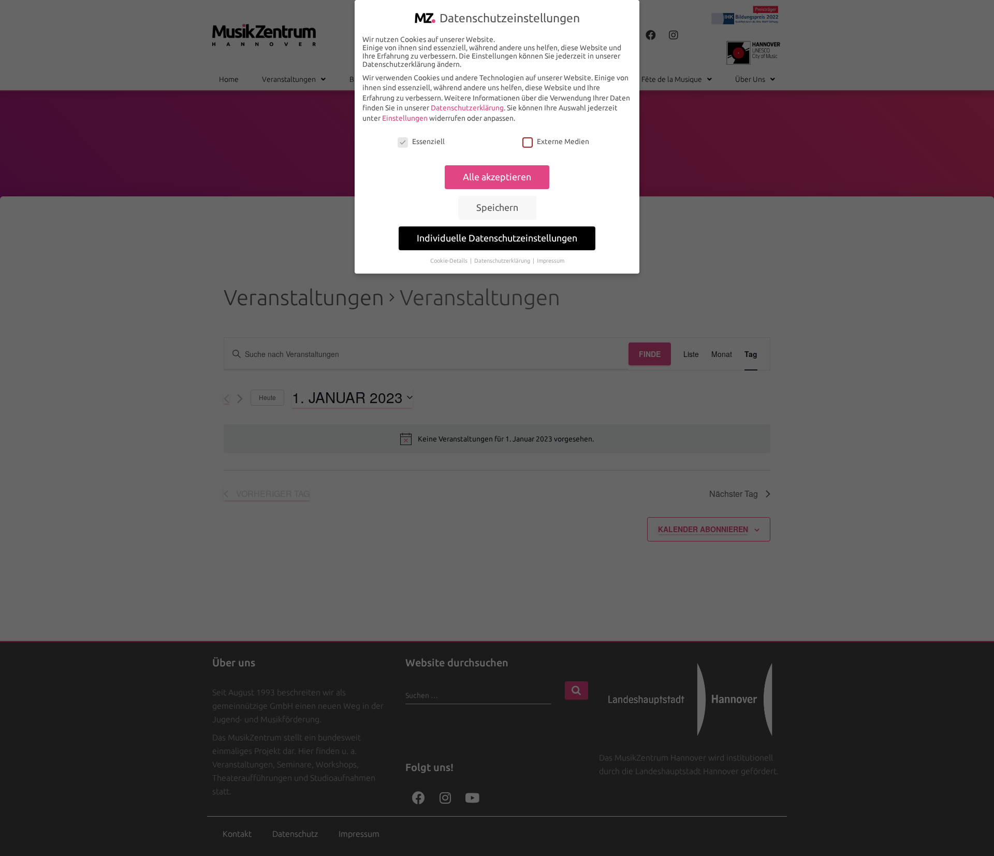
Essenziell (428, 141)
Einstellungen (405, 118)
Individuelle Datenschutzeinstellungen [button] (497, 238)
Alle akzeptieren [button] (497, 177)
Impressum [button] (550, 261)
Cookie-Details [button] (449, 261)
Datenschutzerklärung (467, 108)
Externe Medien (563, 141)
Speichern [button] (497, 207)
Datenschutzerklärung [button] (503, 261)
